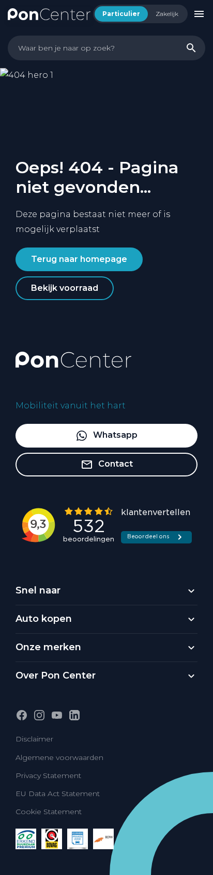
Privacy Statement (48, 775)
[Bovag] (51, 839)
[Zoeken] (191, 48)
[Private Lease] (77, 839)
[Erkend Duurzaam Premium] (26, 839)
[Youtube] (57, 715)
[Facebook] (22, 715)
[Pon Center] (49, 14)
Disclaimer (34, 739)
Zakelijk (167, 14)
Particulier (121, 14)
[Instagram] (39, 715)
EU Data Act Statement (58, 793)
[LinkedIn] (74, 715)
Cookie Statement (49, 811)
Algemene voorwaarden (59, 757)
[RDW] (103, 839)
